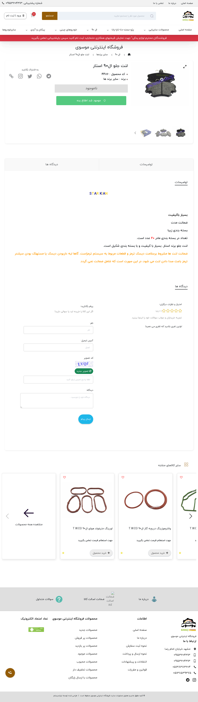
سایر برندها (102, 54)
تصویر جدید (83, 371)
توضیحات (146, 164)
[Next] (135, 133)
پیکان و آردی (38, 30)
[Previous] (190, 516)
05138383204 (181, 667)
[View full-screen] (185, 66)
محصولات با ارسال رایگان (82, 678)
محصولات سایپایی (159, 30)
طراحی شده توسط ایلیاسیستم (65, 695)
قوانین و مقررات (137, 670)
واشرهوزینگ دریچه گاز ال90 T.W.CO (150, 528)
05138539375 (182, 673)
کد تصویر (88, 358)
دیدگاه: (89, 390)
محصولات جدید (88, 630)
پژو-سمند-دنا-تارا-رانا (123, 30)
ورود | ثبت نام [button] (14, 15)
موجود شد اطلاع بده (89, 101)
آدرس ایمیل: (87, 340)
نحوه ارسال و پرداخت (135, 654)
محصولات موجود (87, 654)
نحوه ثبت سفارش (136, 646)
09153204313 (182, 655)
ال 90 (94, 30)
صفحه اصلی (187, 3)
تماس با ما (158, 3)
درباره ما (172, 3)
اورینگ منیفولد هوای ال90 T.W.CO (93, 528)
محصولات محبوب (87, 662)
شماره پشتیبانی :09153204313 (24, 3)
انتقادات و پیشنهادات (134, 662)
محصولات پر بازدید (86, 646)
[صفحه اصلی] (175, 16)
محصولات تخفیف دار (85, 670)
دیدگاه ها (51, 164)
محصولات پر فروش (86, 638)
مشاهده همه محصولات (29, 524)
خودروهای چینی (68, 30)
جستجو (50, 15)
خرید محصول (158, 553)
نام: (91, 323)
